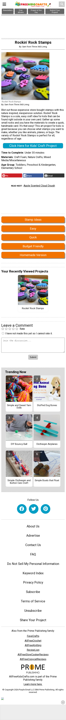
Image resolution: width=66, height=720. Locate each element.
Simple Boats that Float (47, 480)
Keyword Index (33, 573)
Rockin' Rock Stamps (33, 308)
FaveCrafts (33, 636)
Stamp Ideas (33, 219)
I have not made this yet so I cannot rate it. (28, 333)
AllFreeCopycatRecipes (33, 659)
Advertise (33, 535)
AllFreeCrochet (33, 640)
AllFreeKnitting (33, 645)
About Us (33, 526)
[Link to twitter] (33, 509)
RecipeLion (33, 649)
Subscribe (33, 592)
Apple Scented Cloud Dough (39, 185)
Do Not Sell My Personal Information (33, 564)
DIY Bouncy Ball (19, 444)
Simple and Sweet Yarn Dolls (19, 406)
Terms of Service (33, 601)
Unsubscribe (33, 611)
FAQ (33, 554)
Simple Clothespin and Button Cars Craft (19, 481)
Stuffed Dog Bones (47, 405)
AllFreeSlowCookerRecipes (33, 654)
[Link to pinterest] (45, 509)
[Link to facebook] (22, 509)
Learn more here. (33, 684)
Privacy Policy (33, 582)
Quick (33, 237)
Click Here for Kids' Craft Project (33, 146)
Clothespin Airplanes (47, 444)
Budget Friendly (33, 246)
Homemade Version (33, 255)
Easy (33, 228)
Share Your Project (33, 620)
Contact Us (33, 545)
